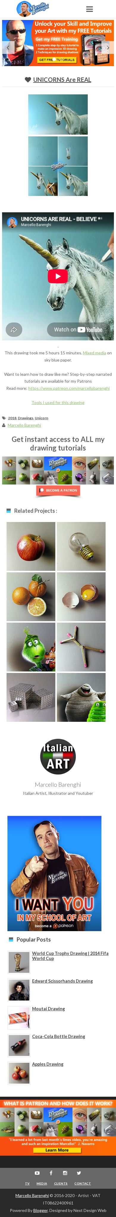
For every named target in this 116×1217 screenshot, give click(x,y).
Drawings (25, 418)
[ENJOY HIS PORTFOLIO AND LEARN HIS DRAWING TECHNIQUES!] (38, 9)
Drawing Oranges (31, 596)
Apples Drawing (47, 1064)
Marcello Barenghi (32, 1195)
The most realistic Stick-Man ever (81, 649)
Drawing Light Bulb (81, 545)
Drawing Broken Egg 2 (81, 599)
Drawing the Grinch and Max (31, 649)
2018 (12, 418)
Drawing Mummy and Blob (81, 699)
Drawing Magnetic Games (30, 699)
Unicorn (41, 418)
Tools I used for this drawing (58, 402)
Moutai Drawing (48, 1008)
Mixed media (94, 352)
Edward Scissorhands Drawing (62, 981)
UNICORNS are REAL (62, 79)
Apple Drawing (31, 545)
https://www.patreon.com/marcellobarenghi (69, 388)
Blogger (40, 1210)
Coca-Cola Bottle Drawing (58, 1036)
